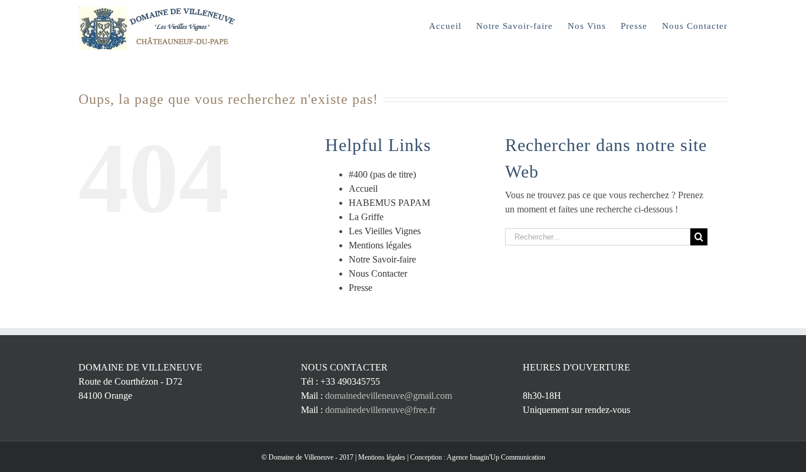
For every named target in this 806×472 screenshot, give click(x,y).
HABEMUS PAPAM (389, 203)
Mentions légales (380, 245)
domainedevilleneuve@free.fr (380, 410)
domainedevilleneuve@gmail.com (388, 396)
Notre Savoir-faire (382, 259)
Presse (360, 288)
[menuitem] (452, 25)
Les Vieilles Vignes (385, 231)
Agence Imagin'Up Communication (496, 457)
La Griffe (366, 217)
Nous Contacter (378, 273)
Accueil (363, 188)
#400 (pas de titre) (382, 174)
